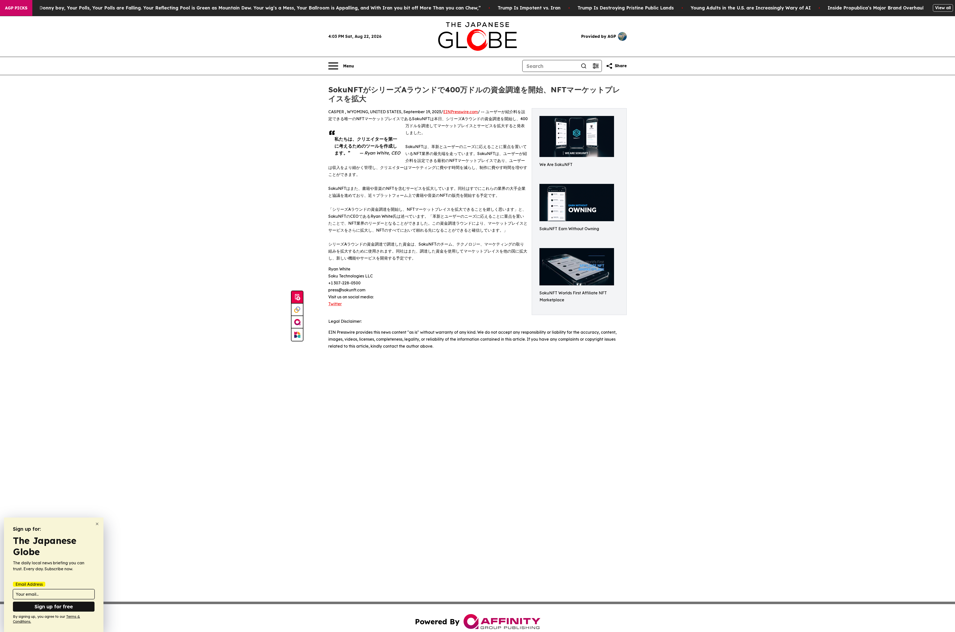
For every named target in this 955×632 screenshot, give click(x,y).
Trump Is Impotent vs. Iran (529, 8)
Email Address (29, 584)
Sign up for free (54, 606)
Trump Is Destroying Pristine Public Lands (625, 8)
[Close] (97, 524)
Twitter (335, 303)
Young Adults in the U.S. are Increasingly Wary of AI (751, 8)
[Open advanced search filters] (596, 66)
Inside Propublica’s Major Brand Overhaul (876, 8)
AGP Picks (16, 7)
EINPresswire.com (460, 111)
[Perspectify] (297, 310)
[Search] (584, 66)
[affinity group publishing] (297, 322)
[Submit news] (297, 297)
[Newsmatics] (297, 334)
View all (943, 7)
